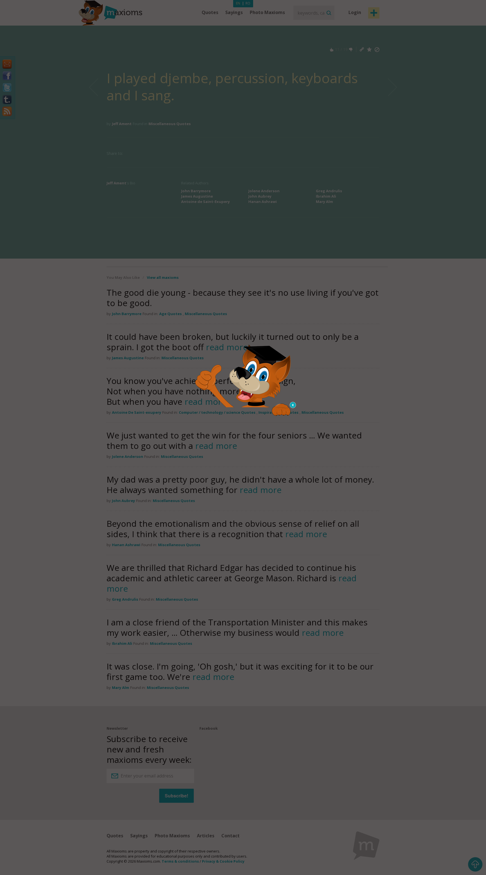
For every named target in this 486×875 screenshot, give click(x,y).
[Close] (293, 405)
